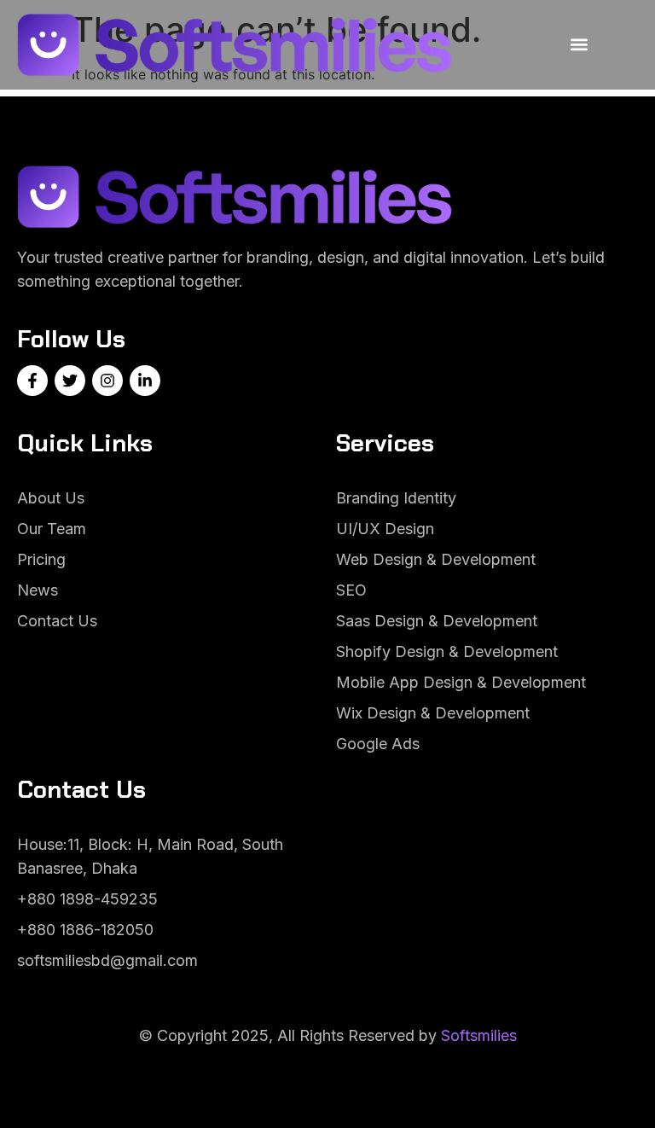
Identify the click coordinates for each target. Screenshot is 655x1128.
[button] (579, 45)
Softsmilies (479, 1035)
